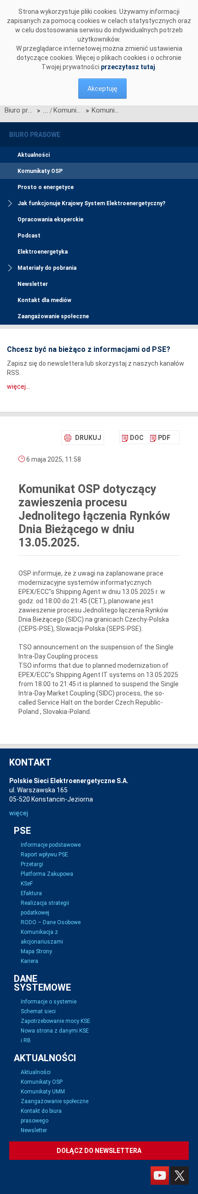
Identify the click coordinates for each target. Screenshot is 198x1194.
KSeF (27, 883)
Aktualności (33, 155)
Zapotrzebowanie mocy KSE (55, 1021)
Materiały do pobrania (46, 268)
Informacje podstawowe (51, 845)
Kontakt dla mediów (44, 300)
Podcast (29, 235)
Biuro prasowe (20, 110)
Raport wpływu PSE (44, 854)
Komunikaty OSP (68, 110)
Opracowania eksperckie (50, 219)
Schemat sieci (38, 1011)
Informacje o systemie (48, 1001)
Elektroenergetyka (42, 252)
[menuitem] (133, 437)
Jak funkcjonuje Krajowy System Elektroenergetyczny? (91, 203)
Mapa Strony (36, 951)
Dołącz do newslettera (99, 1150)
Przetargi (32, 864)
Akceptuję (102, 88)
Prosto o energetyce (45, 187)
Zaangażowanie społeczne (53, 316)
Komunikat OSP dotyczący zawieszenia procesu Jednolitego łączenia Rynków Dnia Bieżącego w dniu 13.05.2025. (107, 110)
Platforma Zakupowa (47, 874)
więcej (18, 813)
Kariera (29, 961)
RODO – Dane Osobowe (51, 922)
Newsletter (32, 284)
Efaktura (31, 893)
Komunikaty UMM (43, 1091)
